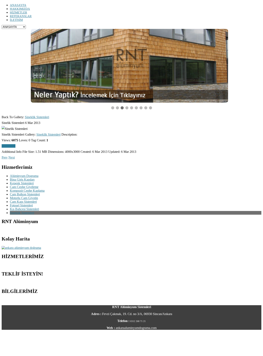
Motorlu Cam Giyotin (24, 198)
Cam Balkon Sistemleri (25, 194)
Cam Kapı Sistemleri (23, 201)
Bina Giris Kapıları (22, 179)
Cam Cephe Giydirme (24, 187)
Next (11, 157)
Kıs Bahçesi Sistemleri (24, 209)
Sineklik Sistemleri (37, 117)
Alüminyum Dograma (24, 176)
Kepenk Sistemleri (22, 183)
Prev (5, 157)
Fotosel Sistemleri (21, 205)
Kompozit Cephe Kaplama (27, 190)
